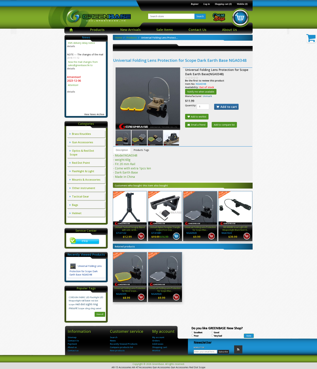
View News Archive (94, 114)
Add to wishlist (198, 116)
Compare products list (121, 347)
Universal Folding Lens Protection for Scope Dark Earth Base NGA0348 (86, 270)
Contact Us (197, 29)
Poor (196, 335)
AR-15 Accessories (121, 367)
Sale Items (164, 29)
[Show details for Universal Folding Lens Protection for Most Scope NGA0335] (130, 269)
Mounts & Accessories (85, 179)
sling (87, 308)
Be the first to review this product (204, 80)
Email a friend (197, 124)
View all (99, 314)
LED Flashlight (92, 297)
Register (194, 4)
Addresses (157, 343)
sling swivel (95, 308)
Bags (74, 205)
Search (200, 16)
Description (122, 150)
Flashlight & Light (82, 171)
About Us (229, 29)
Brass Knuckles (81, 134)
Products (97, 29)
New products (117, 350)
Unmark (207, 96)
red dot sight (83, 304)
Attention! (74, 68)
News (113, 340)
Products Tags (141, 150)
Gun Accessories (82, 142)
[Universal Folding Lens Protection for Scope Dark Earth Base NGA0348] (124, 137)
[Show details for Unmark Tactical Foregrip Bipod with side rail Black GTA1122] (130, 208)
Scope (81, 308)
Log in (206, 4)
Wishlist (156, 350)
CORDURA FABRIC (77, 297)
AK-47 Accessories (142, 367)
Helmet (76, 213)
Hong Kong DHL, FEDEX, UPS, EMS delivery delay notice (86, 93)
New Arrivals (130, 29)
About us (72, 347)
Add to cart (228, 107)
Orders (156, 340)
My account (158, 337)
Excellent (198, 332)
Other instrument (83, 188)
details (71, 59)
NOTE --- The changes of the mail (85, 45)
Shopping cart (159, 347)
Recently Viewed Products (123, 343)
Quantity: (188, 105)
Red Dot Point (80, 163)
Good (216, 332)
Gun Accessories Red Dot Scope (188, 367)
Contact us (73, 350)
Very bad (218, 335)
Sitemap (72, 337)
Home (118, 37)
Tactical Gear (80, 196)
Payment (72, 343)
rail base (85, 300)
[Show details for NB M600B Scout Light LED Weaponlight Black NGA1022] (235, 208)
